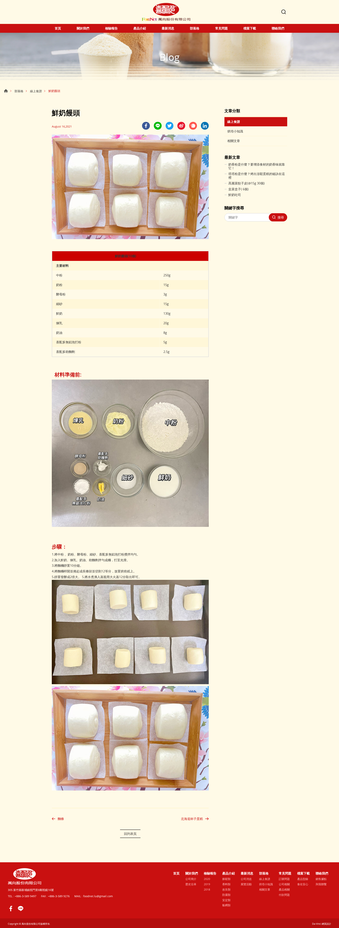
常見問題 (221, 28)
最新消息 (168, 28)
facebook (146, 126)
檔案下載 (249, 28)
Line (21, 909)
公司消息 (246, 879)
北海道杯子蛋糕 (192, 819)
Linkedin (205, 126)
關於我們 (83, 28)
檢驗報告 (111, 28)
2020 (207, 879)
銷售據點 (321, 879)
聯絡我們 (278, 28)
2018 (207, 889)
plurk (193, 126)
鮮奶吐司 (234, 195)
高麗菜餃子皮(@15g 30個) (246, 183)
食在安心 (302, 884)
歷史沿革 (190, 884)
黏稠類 (226, 905)
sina (181, 126)
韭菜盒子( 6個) (238, 189)
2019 (207, 884)
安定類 (226, 900)
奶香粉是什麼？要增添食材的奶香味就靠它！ (256, 166)
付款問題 (284, 895)
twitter (169, 126)
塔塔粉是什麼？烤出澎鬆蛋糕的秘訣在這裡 (256, 175)
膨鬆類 (226, 879)
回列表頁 (130, 833)
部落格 (194, 28)
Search (283, 12)
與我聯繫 (321, 884)
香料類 (226, 884)
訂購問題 (284, 879)
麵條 (61, 819)
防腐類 (226, 895)
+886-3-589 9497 (25, 896)
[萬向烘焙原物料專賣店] (166, 12)
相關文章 (233, 141)
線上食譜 (36, 91)
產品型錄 (302, 879)
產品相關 (284, 889)
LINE (158, 126)
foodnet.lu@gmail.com (98, 896)
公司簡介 (190, 879)
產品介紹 (139, 28)
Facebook (11, 909)
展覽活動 (246, 884)
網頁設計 (326, 923)
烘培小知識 (235, 131)
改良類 (226, 889)
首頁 (58, 28)
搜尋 (281, 217)
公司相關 (284, 884)
